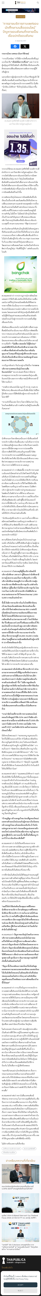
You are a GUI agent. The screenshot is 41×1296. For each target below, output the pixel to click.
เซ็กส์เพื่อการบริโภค (9, 1152)
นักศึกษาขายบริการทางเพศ (11, 1149)
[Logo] (20, 2)
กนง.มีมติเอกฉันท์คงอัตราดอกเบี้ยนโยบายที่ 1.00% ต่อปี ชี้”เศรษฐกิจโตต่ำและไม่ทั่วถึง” (18, 1187)
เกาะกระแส (21, 17)
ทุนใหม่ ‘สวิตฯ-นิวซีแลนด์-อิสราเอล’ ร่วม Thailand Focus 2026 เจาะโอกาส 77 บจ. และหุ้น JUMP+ (20, 1216)
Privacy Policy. (24, 1279)
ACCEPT (20, 1285)
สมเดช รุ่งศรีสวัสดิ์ (29, 1149)
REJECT (20, 1291)
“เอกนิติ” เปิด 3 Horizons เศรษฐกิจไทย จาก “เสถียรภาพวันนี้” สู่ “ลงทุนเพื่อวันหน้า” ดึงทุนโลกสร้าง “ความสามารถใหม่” (20, 1247)
